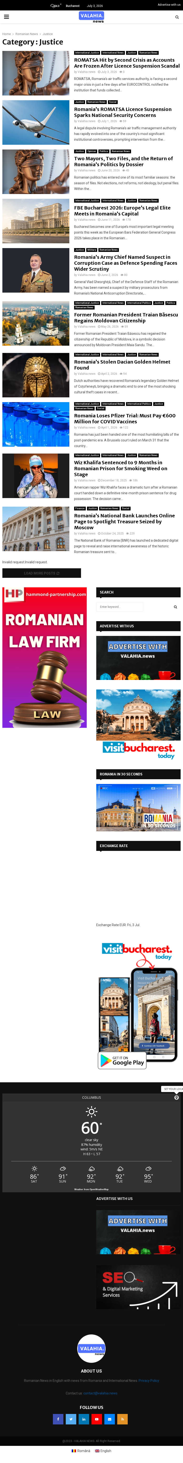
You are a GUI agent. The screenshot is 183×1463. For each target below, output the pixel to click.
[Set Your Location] (176, 1097)
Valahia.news (87, 72)
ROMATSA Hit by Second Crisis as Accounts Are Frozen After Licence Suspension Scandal (127, 63)
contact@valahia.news (100, 1393)
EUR (123, 925)
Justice (131, 52)
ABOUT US (91, 1370)
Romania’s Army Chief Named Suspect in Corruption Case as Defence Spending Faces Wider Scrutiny (125, 263)
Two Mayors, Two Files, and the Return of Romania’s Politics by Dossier (123, 161)
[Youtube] (97, 1419)
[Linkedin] (84, 1419)
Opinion (91, 151)
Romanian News (148, 52)
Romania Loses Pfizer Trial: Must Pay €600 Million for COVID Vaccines (125, 418)
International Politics (139, 303)
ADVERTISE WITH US (117, 626)
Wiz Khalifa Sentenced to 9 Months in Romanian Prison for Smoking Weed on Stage (120, 468)
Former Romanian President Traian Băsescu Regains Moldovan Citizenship (126, 318)
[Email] (109, 1419)
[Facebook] (58, 1419)
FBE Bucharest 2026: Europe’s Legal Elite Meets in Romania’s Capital (122, 211)
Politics (104, 151)
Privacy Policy (149, 1381)
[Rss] (122, 1419)
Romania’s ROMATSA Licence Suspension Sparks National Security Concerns (123, 112)
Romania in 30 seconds (121, 774)
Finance (80, 508)
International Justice (87, 52)
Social (113, 102)
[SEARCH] (175, 607)
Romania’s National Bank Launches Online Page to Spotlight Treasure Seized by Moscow (124, 521)
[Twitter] (71, 1419)
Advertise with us (169, 4)
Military (91, 250)
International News (113, 52)
